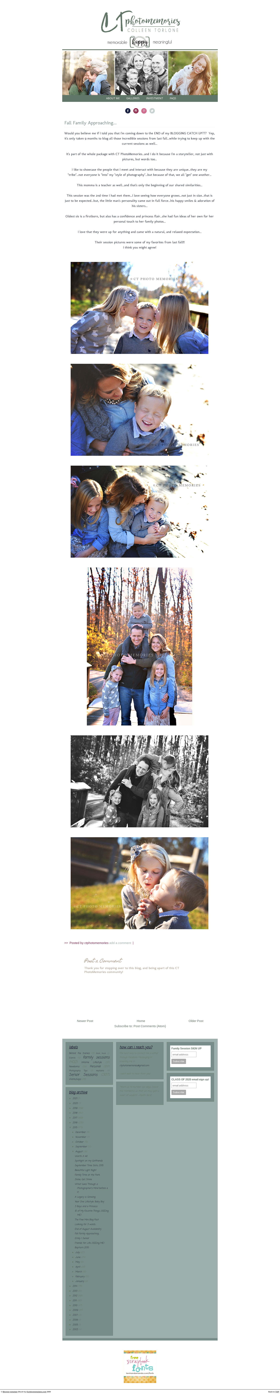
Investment (154, 98)
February (80, 1276)
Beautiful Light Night (85, 1170)
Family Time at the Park (87, 1175)
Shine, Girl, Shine (83, 1179)
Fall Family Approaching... (90, 123)
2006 (76, 1320)
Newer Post (85, 1021)
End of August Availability (88, 1229)
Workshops (75, 1079)
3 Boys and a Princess (86, 1206)
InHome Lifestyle (91, 1062)
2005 (76, 1325)
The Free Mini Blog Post (87, 1219)
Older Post (196, 1021)
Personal (95, 1066)
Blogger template (10, 1392)
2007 (75, 1315)
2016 (75, 1122)
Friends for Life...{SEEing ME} (89, 1243)
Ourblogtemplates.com (36, 1392)
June (78, 1257)
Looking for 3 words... (85, 1224)
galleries (133, 98)
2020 (76, 1103)
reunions (100, 1070)
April (78, 1267)
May (78, 1262)
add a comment (120, 943)
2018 (75, 1113)
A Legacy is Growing (85, 1197)
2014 (75, 1286)
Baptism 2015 (82, 1247)
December (80, 1132)
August (79, 1151)
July (77, 1252)
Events (72, 1057)
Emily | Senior (82, 1238)
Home (141, 1021)
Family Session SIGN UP (186, 1048)
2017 (75, 1118)
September (81, 1146)
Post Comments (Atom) (150, 1026)
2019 (75, 1108)
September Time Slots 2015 (89, 1165)
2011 (75, 1300)
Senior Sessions (83, 1075)
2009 (76, 1310)
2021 (75, 1098)
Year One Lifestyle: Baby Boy (89, 1201)
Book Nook (101, 1053)
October (79, 1142)
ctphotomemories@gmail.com (134, 1065)
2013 (75, 1291)
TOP (277, 1392)
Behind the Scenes (79, 1053)
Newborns (74, 1066)
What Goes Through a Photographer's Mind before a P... (91, 1188)
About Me (113, 98)
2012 (75, 1296)
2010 (75, 1305)
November (81, 1137)
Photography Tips (78, 1070)
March (79, 1272)
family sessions (96, 1057)
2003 (76, 1329)
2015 (75, 1127)
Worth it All (81, 1156)
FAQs (173, 98)
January (80, 1281)
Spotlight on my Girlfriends (89, 1161)
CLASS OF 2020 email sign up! (190, 1079)
